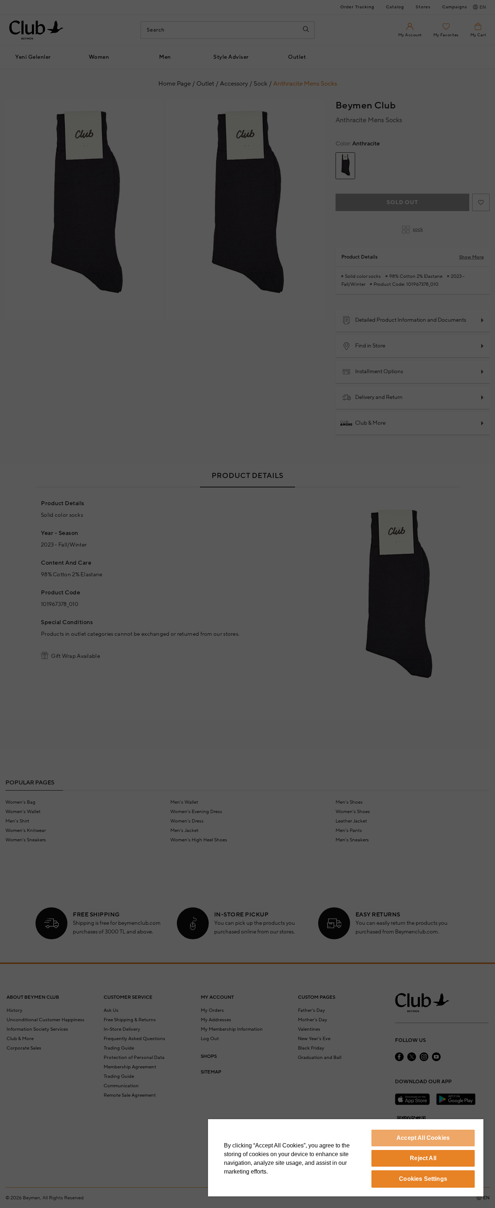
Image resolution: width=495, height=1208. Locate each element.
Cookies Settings (423, 1179)
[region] (345, 1157)
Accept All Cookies (423, 1138)
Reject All (423, 1158)
